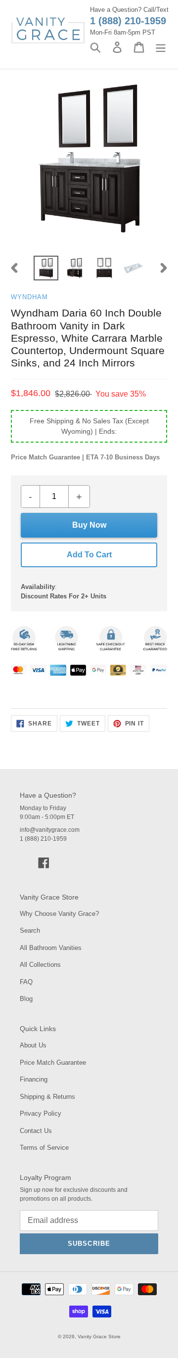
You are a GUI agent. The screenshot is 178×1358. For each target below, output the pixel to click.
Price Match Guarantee (53, 1062)
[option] (45, 268)
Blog (26, 998)
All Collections (40, 964)
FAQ (26, 982)
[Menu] (161, 47)
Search (30, 930)
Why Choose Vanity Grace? (59, 913)
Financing (33, 1079)
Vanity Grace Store (99, 1336)
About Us (33, 1045)
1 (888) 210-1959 (128, 20)
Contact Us (36, 1130)
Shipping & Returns (47, 1096)
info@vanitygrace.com (50, 829)
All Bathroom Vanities (51, 947)
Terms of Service (44, 1147)
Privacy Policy (40, 1113)
